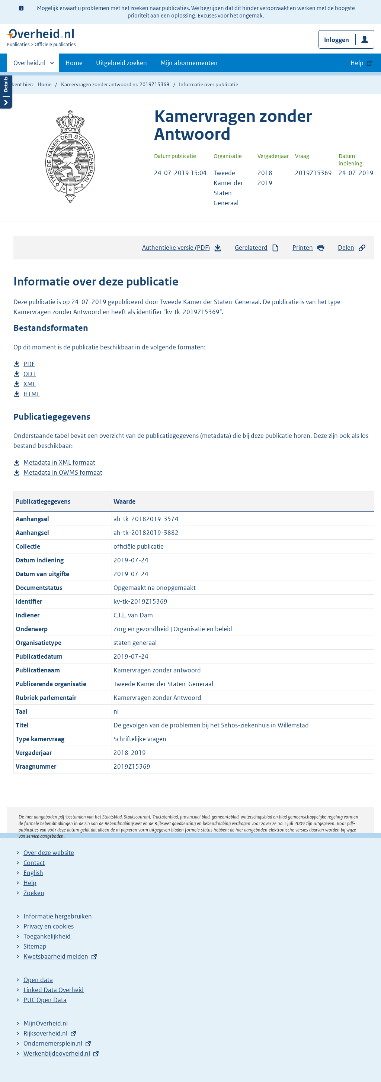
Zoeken (33, 893)
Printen (302, 247)
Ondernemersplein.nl (52, 1043)
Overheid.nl (29, 65)
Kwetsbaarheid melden (55, 956)
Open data (38, 980)
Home (74, 63)
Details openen (6, 90)
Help (29, 883)
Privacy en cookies (48, 926)
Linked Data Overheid (53, 990)
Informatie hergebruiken (57, 916)
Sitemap (35, 946)
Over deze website (48, 853)
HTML (31, 394)
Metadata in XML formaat (59, 463)
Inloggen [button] (336, 40)
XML (29, 384)
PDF (29, 364)
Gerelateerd (251, 247)
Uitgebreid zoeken (121, 63)
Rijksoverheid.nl (45, 1033)
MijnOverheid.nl (45, 1023)
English (33, 873)
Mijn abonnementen (189, 63)
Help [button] (357, 63)
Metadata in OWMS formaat (62, 473)
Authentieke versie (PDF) (178, 249)
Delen (346, 247)
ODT (29, 374)
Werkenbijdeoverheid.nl (56, 1053)
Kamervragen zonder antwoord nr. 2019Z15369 (115, 84)
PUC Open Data (45, 1000)
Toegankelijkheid (47, 936)
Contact (34, 863)
